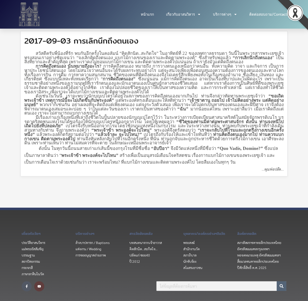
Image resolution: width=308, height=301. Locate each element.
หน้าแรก (147, 14)
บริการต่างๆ (222, 14)
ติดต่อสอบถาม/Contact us (270, 14)
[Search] (281, 286)
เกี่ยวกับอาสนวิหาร (180, 14)
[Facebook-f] (27, 286)
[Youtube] (39, 286)
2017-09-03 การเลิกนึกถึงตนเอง (81, 41)
